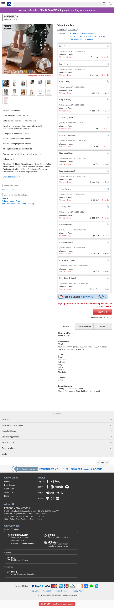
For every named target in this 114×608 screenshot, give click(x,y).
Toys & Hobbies (76, 36)
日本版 (7, 496)
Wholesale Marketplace (20, 536)
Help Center (9, 489)
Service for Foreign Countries (23, 543)
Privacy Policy (78, 591)
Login (109, 317)
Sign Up (102, 312)
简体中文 (62, 29)
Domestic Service (19, 540)
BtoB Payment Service (19, 559)
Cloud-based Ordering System (59, 536)
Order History (9, 485)
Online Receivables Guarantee (23, 573)
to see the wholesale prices (57, 604)
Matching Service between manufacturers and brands (58, 544)
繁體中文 (73, 29)
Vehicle (5, 198)
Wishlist (7, 481)
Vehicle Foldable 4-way (11, 201)
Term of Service (62, 591)
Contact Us (8, 492)
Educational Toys (77, 39)
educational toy (8, 189)
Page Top (104, 463)
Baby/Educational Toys (95, 36)
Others (90, 39)
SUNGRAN (74, 33)
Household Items (89, 33)
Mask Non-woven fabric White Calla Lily (18, 203)
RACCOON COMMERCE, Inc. (18, 508)
